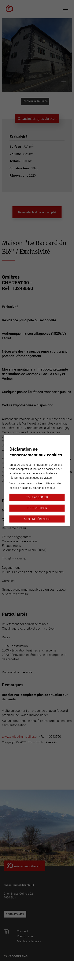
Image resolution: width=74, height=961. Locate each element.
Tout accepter (37, 497)
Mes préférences (37, 519)
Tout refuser (37, 508)
